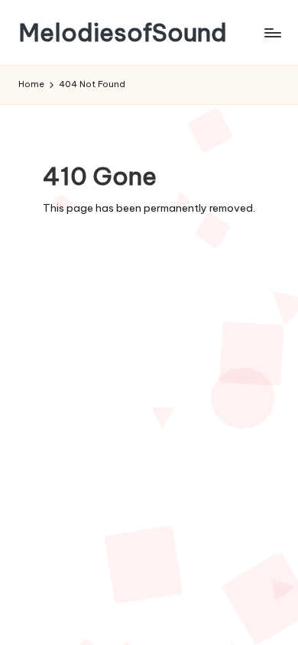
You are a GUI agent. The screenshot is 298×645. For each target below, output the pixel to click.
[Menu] (272, 32)
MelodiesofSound (122, 32)
